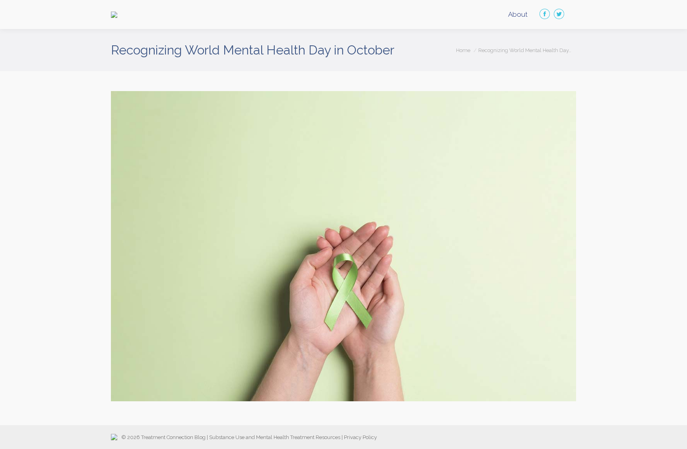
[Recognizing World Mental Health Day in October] (343, 246)
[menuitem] (518, 14)
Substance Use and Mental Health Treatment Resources (274, 437)
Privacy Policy (360, 437)
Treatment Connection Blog (173, 437)
